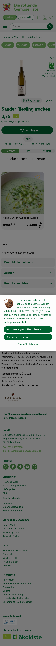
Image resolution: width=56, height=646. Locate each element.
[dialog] (28, 323)
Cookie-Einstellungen (28, 344)
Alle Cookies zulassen (18, 337)
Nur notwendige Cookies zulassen (24, 329)
